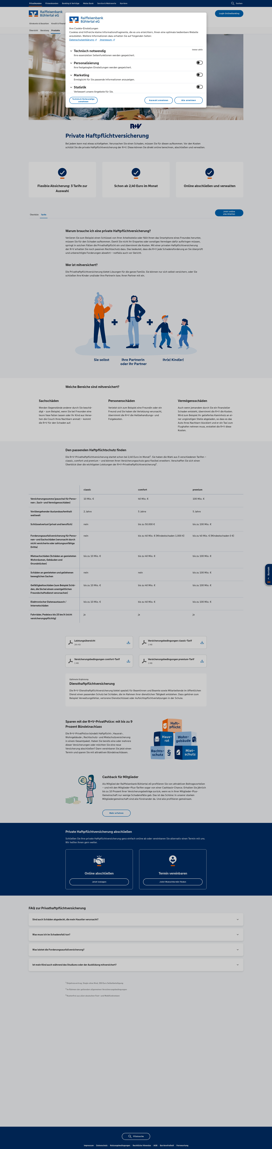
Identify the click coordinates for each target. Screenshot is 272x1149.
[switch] (199, 62)
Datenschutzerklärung (81, 39)
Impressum (106, 39)
